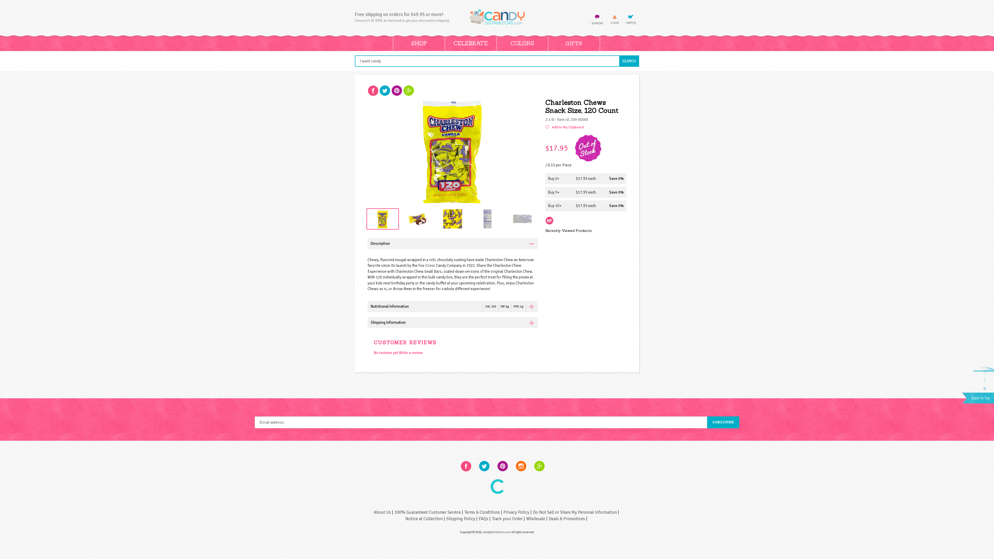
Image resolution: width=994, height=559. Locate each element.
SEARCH (630, 60)
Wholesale (536, 518)
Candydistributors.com (496, 532)
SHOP (419, 43)
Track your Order (508, 518)
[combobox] (497, 61)
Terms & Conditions (482, 512)
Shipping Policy (461, 518)
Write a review (411, 352)
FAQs (484, 518)
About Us (383, 512)
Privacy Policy (516, 512)
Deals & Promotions (567, 518)
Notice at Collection (424, 518)
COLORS (522, 43)
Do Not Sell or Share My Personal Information (575, 512)
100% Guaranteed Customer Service (428, 512)
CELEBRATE (471, 43)
